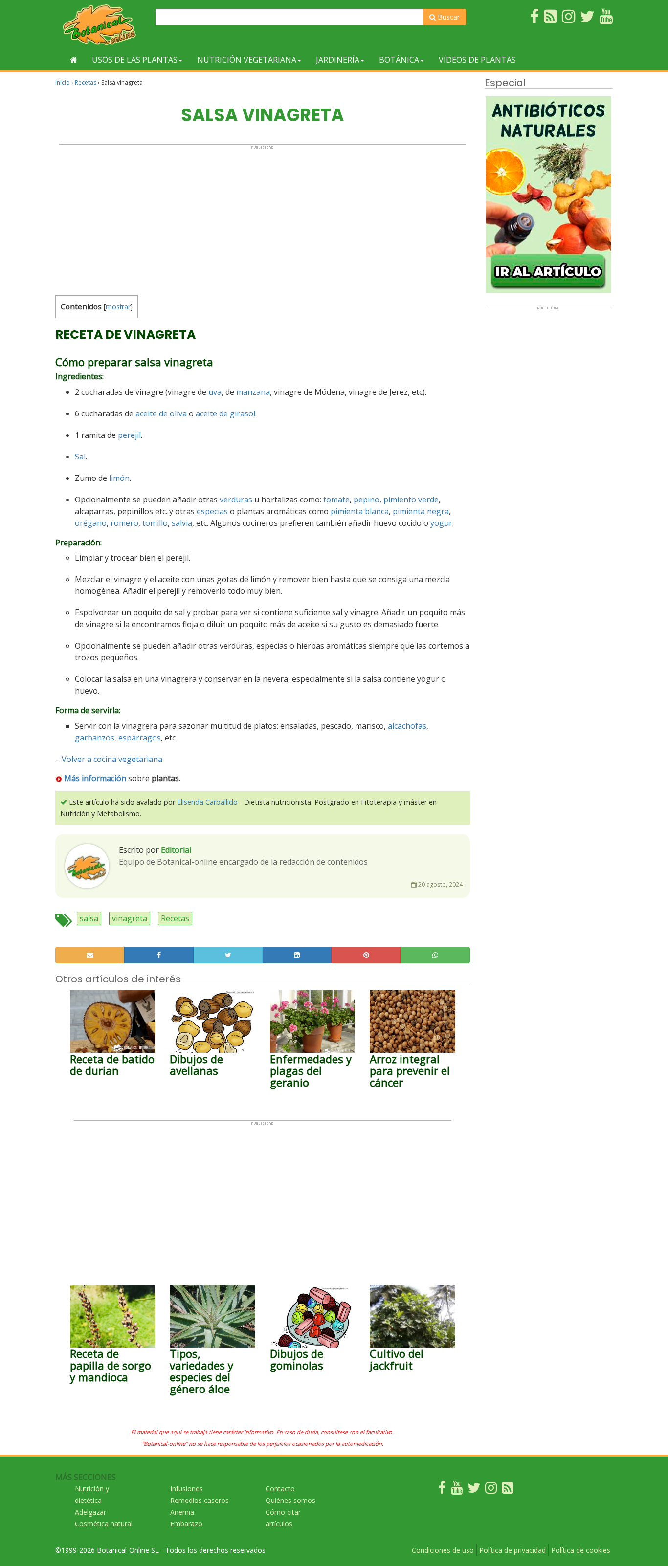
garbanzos (94, 737)
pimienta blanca (360, 511)
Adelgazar (90, 1512)
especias (212, 511)
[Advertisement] (262, 218)
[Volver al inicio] (74, 59)
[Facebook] (442, 1490)
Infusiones (186, 1488)
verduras (236, 499)
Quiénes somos (290, 1500)
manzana (253, 392)
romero (124, 523)
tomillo (155, 523)
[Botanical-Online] (102, 24)
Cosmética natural (104, 1523)
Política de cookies (580, 1550)
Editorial (176, 850)
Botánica (399, 59)
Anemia (182, 1512)
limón (119, 478)
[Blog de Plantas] (507, 1490)
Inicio (62, 82)
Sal (80, 456)
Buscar (448, 17)
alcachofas (407, 725)
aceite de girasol (225, 413)
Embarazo (186, 1523)
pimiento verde (411, 499)
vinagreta (129, 918)
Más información (95, 778)
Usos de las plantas (135, 59)
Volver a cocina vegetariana (112, 759)
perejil (129, 435)
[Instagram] (491, 1490)
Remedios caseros (199, 1500)
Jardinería (337, 59)
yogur (441, 523)
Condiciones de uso (443, 1550)
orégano (91, 523)
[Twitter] (474, 1490)
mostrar (118, 306)
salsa (89, 918)
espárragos (139, 737)
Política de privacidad (512, 1550)
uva (215, 392)
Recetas (85, 82)
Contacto (280, 1488)
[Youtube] (457, 1490)
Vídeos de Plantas (477, 59)
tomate (336, 499)
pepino (366, 499)
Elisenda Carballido (207, 801)
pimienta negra (421, 511)
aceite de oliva (161, 413)
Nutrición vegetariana (246, 59)
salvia (182, 523)
